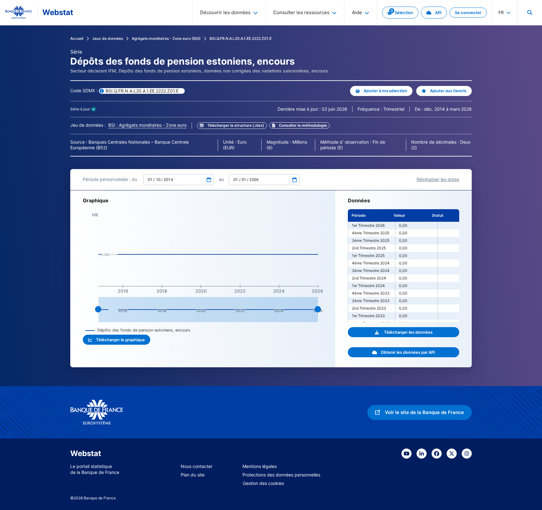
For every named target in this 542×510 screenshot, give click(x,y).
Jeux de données (107, 38)
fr (501, 12)
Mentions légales (259, 466)
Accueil (76, 38)
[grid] (403, 265)
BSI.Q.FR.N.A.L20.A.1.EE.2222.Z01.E (241, 38)
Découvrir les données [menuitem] (225, 12)
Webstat (57, 12)
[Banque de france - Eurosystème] (18, 12)
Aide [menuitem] (357, 12)
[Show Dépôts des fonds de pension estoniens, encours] (138, 330)
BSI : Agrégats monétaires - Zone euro (147, 125)
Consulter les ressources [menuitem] (301, 12)
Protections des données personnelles (281, 474)
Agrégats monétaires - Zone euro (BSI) (166, 38)
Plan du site (193, 474)
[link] (400, 13)
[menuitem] (529, 12)
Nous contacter (196, 466)
